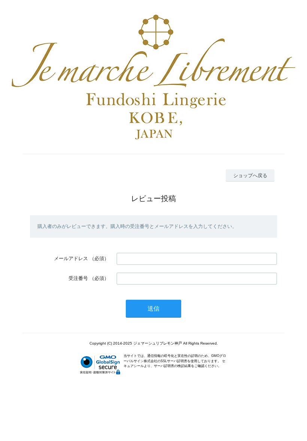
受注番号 (78, 278)
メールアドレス (71, 258)
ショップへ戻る (250, 175)
